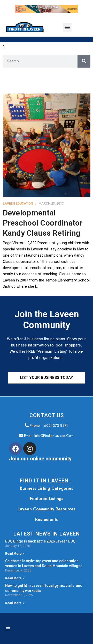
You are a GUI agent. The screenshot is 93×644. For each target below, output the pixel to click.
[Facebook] (15, 448)
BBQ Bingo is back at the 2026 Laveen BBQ (40, 541)
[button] (67, 27)
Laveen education (18, 203)
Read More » (14, 553)
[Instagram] (29, 448)
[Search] (84, 61)
